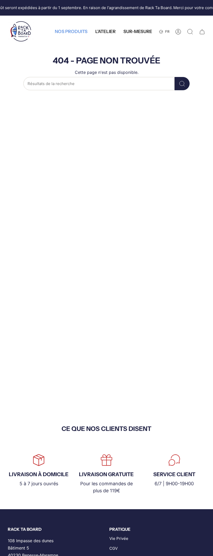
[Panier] (202, 31)
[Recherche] (182, 83)
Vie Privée (118, 538)
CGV (113, 548)
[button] (71, 32)
